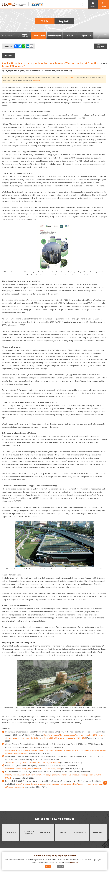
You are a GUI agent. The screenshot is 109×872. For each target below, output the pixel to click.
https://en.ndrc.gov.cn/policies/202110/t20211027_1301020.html (33, 762)
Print (103, 46)
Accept (48, 866)
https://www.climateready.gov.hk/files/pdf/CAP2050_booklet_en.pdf (33, 768)
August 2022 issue (68, 77)
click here (74, 863)
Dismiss (60, 866)
